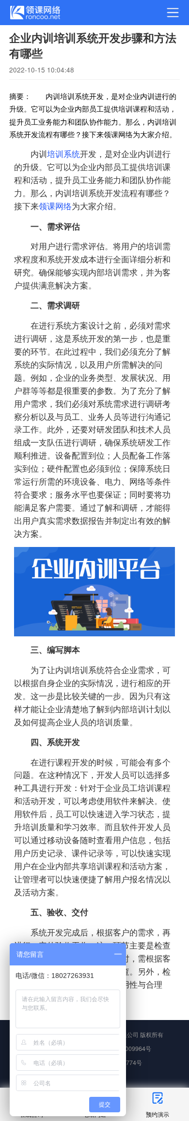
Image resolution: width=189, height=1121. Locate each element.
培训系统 (63, 153)
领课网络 (55, 206)
